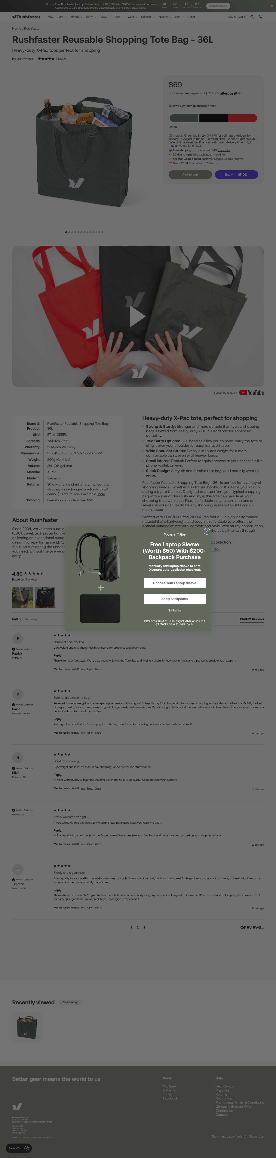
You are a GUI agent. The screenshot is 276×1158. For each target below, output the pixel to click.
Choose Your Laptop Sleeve (174, 583)
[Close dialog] (207, 531)
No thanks (174, 610)
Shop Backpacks (174, 599)
